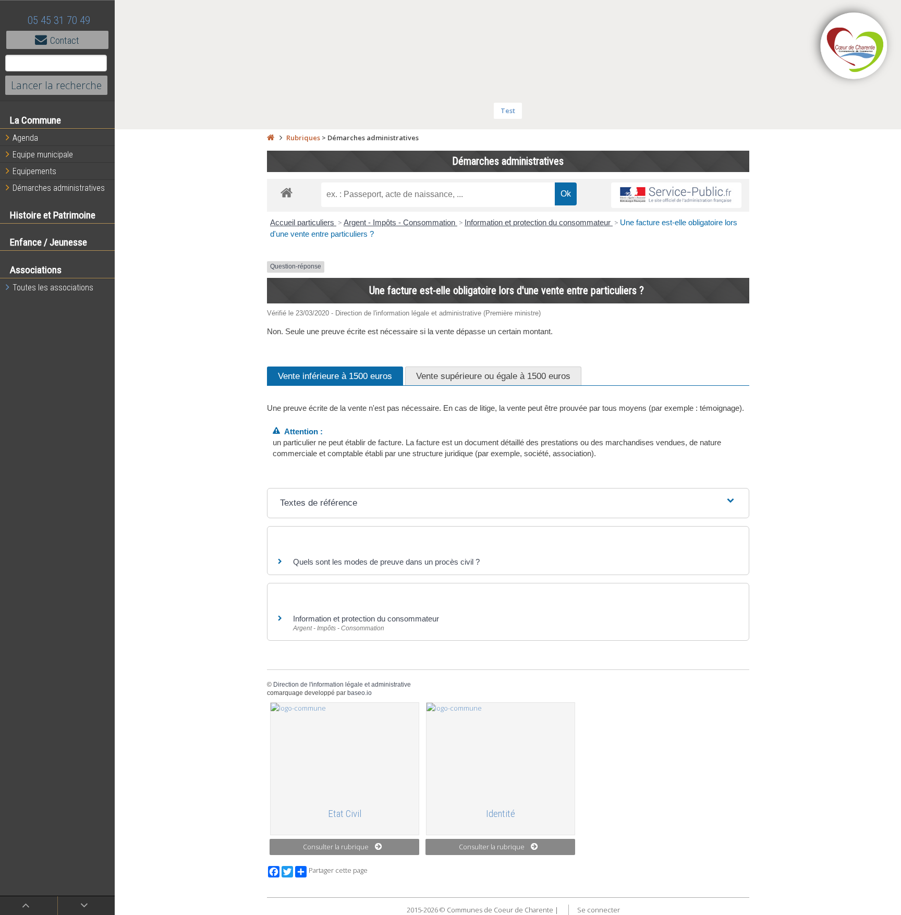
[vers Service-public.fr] (676, 195)
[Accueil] (270, 137)
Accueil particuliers (303, 222)
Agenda (25, 138)
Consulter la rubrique (336, 846)
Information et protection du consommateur (539, 222)
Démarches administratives (59, 188)
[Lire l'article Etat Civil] (345, 750)
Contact (64, 40)
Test (508, 110)
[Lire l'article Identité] (501, 750)
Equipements (34, 171)
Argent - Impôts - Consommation (400, 222)
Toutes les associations (53, 287)
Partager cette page (338, 870)
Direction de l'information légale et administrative (342, 684)
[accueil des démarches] (286, 192)
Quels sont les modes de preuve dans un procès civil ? (386, 561)
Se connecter (598, 909)
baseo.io (359, 693)
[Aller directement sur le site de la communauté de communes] (854, 47)
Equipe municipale (43, 155)
